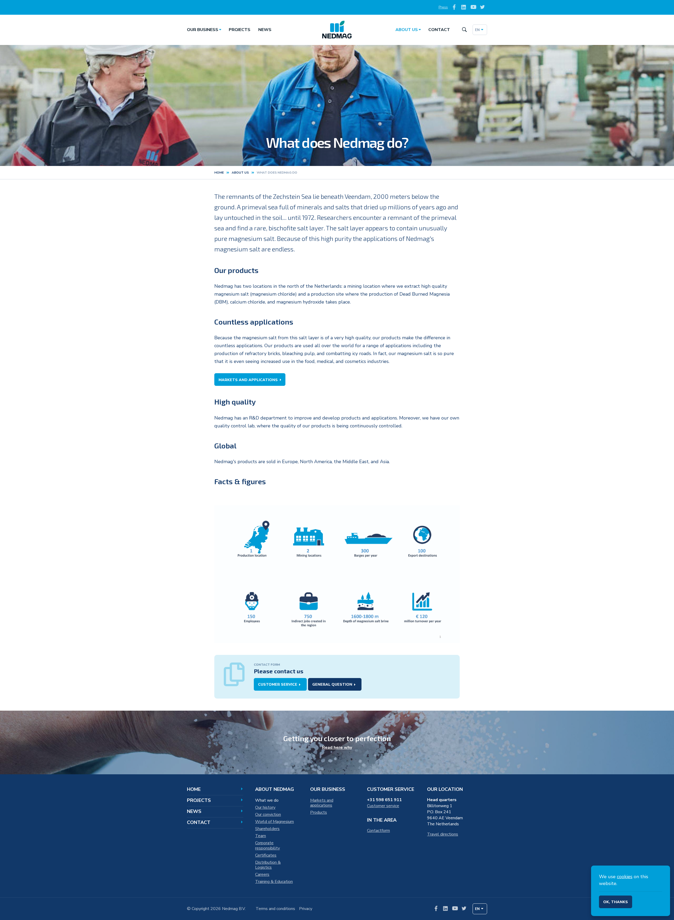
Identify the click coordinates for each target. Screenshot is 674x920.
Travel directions (442, 834)
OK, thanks (615, 901)
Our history (265, 807)
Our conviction (268, 814)
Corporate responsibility (267, 845)
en (477, 29)
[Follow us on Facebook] (454, 7)
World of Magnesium (274, 822)
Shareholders (267, 829)
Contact (439, 30)
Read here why (337, 747)
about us (240, 172)
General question (332, 684)
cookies (624, 876)
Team (260, 836)
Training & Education (274, 881)
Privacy (305, 909)
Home (219, 172)
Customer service (277, 684)
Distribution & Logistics (268, 865)
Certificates (265, 855)
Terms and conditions (275, 909)
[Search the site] (464, 30)
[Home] (337, 30)
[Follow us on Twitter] (482, 7)
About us (406, 30)
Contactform (378, 830)
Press (443, 7)
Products (318, 812)
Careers (262, 874)
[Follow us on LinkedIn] (463, 7)
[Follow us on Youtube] (473, 7)
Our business (202, 30)
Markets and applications (248, 379)
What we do (267, 800)
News (264, 30)
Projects (239, 30)
